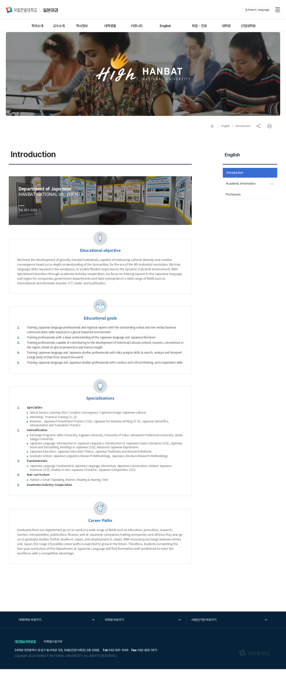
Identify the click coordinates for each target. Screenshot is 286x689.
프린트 (269, 126)
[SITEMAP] (277, 9)
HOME (212, 126)
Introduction (243, 126)
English (225, 126)
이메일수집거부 (53, 641)
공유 (258, 126)
